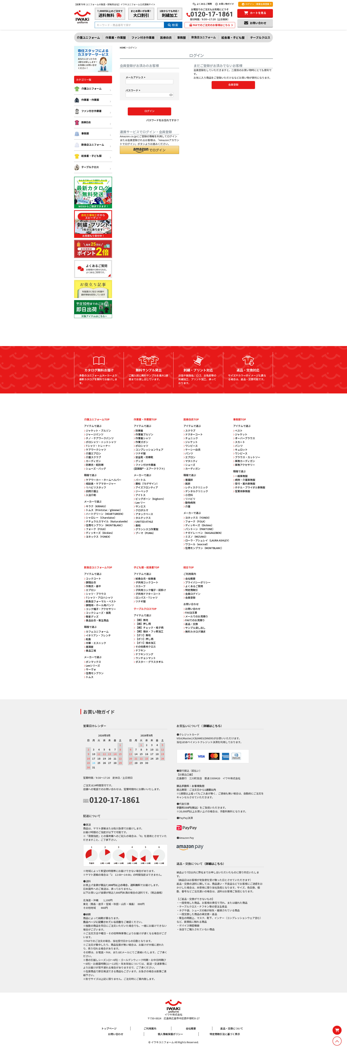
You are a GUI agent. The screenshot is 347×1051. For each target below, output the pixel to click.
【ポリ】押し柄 (144, 639)
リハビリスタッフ (96, 487)
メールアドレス (136, 77)
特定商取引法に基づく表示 (225, 1034)
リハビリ (190, 499)
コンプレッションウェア (149, 449)
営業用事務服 (242, 491)
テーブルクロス (260, 37)
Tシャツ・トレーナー (98, 446)
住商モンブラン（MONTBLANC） (105, 525)
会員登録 (190, 597)
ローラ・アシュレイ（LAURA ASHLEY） (208, 540)
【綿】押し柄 (143, 624)
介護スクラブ (93, 457)
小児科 (189, 495)
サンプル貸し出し (195, 628)
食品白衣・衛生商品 (97, 620)
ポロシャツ (142, 446)
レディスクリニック (196, 487)
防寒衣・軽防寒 (95, 465)
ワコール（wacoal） (197, 544)
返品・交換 (191, 624)
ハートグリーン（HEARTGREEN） (105, 514)
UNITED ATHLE (144, 521)
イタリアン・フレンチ (98, 635)
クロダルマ (142, 510)
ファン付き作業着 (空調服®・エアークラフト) (149, 466)
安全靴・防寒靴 (144, 457)
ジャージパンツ (94, 434)
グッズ (139, 461)
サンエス (141, 506)
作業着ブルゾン (144, 434)
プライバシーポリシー (198, 582)
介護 (187, 506)
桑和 (138, 525)
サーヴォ (91, 669)
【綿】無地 (142, 620)
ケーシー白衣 (192, 449)
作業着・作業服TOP (145, 419)
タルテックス (143, 518)
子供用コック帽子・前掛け (151, 590)
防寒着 (139, 430)
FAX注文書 (191, 612)
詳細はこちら (212, 726)
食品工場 (91, 650)
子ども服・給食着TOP (146, 567)
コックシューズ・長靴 (98, 613)
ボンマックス (93, 662)
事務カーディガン (245, 461)
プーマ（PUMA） (145, 533)
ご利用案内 (150, 1028)
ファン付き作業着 (143, 37)
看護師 (189, 480)
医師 (187, 483)
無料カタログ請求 (195, 631)
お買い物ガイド (226, 3)
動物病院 (190, 502)
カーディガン (93, 461)
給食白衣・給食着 (146, 578)
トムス (89, 677)
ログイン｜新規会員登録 (257, 3)
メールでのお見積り (196, 616)
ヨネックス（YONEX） (99, 536)
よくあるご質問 (204, 3)
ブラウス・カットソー (247, 457)
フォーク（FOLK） (96, 529)
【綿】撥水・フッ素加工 (149, 631)
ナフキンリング (144, 654)
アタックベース (144, 514)
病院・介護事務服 (245, 480)
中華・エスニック (96, 643)
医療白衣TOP (191, 419)
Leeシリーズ (93, 665)
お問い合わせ (192, 609)
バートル (141, 480)
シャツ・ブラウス (96, 594)
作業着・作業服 (116, 37)
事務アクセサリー (245, 465)
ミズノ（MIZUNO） (196, 536)
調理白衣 (91, 582)
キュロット (241, 449)
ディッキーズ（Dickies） (100, 533)
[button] (149, 150)
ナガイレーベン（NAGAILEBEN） (204, 533)
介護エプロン (93, 453)
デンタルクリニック (196, 491)
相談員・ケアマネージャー (101, 483)
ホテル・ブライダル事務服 (250, 487)
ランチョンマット (146, 658)
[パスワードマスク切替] (170, 94)
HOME (123, 47)
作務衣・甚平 (93, 586)
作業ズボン (142, 442)
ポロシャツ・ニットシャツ (101, 442)
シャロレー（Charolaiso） (101, 517)
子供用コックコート (147, 582)
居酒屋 (89, 647)
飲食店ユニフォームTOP (98, 567)
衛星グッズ (92, 616)
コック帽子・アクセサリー (101, 609)
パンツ (189, 453)
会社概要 (190, 578)
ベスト (239, 430)
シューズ (190, 465)
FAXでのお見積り (195, 620)
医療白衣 (166, 37)
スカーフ (140, 586)
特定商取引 (191, 590)
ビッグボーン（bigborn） (151, 499)
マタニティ (191, 461)
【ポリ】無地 (143, 635)
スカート (240, 442)
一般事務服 (241, 476)
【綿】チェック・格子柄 (149, 627)
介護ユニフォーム (88, 37)
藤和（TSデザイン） (147, 483)
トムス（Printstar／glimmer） (104, 510)
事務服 (181, 37)
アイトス (140, 495)
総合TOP (188, 567)
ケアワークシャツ (96, 449)
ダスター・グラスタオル (149, 662)
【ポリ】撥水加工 (146, 643)
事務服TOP (239, 419)
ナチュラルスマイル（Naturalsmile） (107, 521)
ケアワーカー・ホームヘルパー (103, 480)
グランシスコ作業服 (147, 529)
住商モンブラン (95, 673)
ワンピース (191, 446)
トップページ (109, 1028)
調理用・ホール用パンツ (100, 605)
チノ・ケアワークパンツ (100, 438)
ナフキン (141, 650)
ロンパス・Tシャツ (147, 597)
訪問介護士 (92, 491)
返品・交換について (231, 1028)
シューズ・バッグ (96, 468)
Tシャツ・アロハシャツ (99, 597)
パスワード (133, 90)
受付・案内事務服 (245, 483)
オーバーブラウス (245, 438)
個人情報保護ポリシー (170, 1034)
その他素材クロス (146, 646)
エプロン (190, 457)
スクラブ (190, 430)
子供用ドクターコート (148, 594)
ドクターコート (194, 434)
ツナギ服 (141, 453)
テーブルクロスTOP (145, 609)
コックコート (93, 578)
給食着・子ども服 (233, 37)
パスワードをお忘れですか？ (162, 120)
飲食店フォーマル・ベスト (101, 601)
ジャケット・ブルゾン (98, 430)
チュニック (191, 438)
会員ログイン (192, 594)
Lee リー (140, 502)
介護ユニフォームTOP (97, 419)
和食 (88, 639)
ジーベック (142, 491)
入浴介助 (91, 495)
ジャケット (191, 442)
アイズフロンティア (147, 487)
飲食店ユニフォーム (203, 37)
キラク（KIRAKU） (97, 506)
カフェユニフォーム (97, 631)
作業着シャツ (143, 438)
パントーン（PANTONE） (200, 529)
